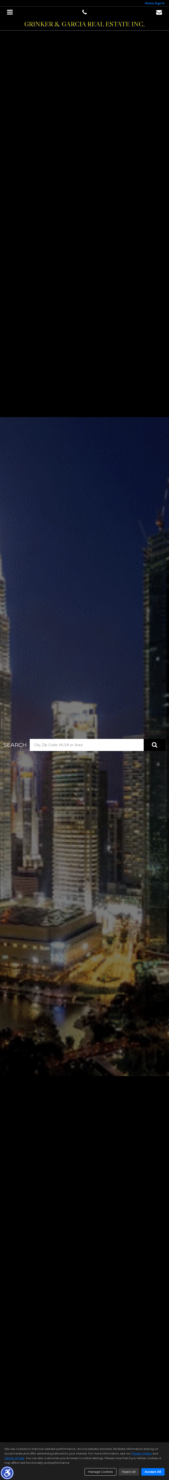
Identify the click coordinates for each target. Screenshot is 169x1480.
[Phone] (84, 12)
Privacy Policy (142, 1453)
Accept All (153, 1471)
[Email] (159, 12)
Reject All (129, 1471)
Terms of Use (14, 1458)
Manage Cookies (100, 1471)
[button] (7, 1473)
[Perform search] (155, 745)
